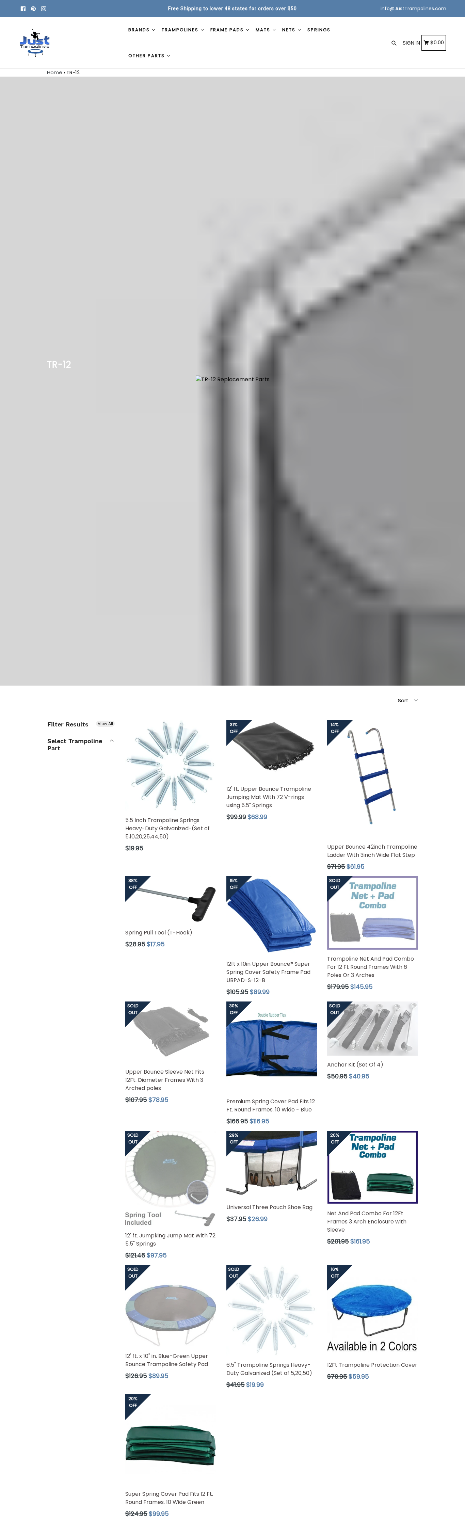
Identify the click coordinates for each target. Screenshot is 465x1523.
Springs (319, 30)
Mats (264, 30)
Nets (289, 30)
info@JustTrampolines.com (413, 8)
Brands (139, 30)
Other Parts (147, 55)
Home (54, 72)
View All (105, 723)
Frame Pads (227, 30)
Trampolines (181, 30)
